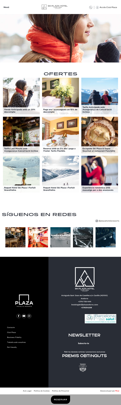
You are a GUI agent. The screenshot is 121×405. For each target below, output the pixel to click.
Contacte (11, 327)
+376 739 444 (84, 302)
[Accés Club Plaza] (97, 7)
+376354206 (86, 308)
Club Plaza (11, 332)
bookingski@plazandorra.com (84, 305)
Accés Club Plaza (108, 7)
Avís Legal (27, 391)
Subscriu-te (83, 343)
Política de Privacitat (60, 391)
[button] (3, 237)
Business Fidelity (14, 337)
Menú (6, 7)
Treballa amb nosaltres (16, 342)
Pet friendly (12, 347)
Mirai (117, 391)
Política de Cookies (42, 391)
